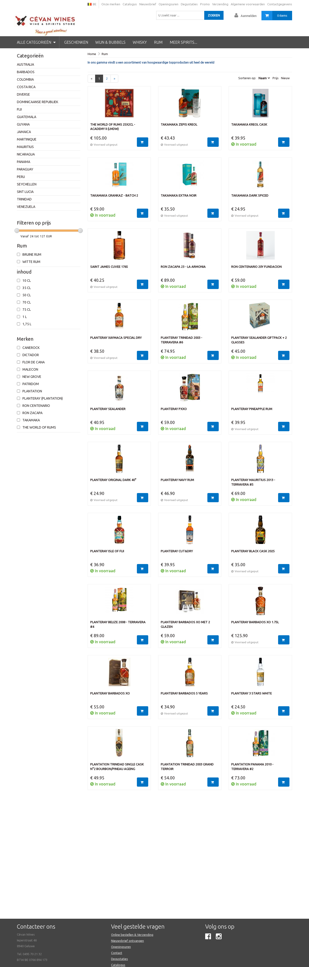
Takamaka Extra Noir (179, 195)
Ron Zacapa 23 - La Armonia (183, 266)
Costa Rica (26, 87)
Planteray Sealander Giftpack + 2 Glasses (259, 340)
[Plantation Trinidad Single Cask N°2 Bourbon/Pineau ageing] (119, 745)
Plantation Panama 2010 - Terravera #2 (252, 766)
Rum (158, 42)
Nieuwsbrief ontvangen (127, 940)
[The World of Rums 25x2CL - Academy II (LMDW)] (119, 105)
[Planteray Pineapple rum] (260, 390)
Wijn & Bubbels (110, 42)
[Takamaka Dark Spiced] (260, 176)
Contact (116, 952)
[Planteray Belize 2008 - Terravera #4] (119, 603)
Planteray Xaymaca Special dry (116, 337)
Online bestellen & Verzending (132, 934)
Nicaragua (26, 154)
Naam (263, 78)
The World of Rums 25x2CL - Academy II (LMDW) (112, 127)
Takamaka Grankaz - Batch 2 (114, 195)
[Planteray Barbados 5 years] (190, 674)
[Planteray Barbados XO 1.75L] (260, 603)
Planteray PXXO (174, 408)
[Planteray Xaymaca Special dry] (119, 319)
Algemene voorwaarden (248, 4)
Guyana (23, 124)
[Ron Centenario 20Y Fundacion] (260, 247)
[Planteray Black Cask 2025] (260, 532)
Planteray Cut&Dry (177, 551)
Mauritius (25, 147)
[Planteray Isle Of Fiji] (119, 532)
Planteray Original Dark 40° (113, 479)
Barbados (26, 72)
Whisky (140, 42)
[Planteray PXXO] (190, 390)
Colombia (25, 79)
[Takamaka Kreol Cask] (260, 105)
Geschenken (76, 42)
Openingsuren (168, 4)
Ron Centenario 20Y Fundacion (256, 266)
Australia (25, 64)
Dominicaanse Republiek (37, 102)
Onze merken (110, 4)
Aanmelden (249, 15)
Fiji (19, 109)
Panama (23, 162)
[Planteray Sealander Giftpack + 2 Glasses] (260, 319)
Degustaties (189, 4)
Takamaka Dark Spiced (249, 195)
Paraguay (25, 169)
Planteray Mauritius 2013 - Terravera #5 (253, 482)
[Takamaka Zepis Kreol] (190, 105)
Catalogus (130, 4)
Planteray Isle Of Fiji (107, 551)
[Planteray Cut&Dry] (190, 532)
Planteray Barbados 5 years (184, 693)
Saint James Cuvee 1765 (109, 266)
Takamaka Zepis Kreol (179, 124)
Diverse (23, 94)
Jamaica (24, 132)
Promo (205, 4)
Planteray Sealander (108, 408)
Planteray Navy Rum (177, 479)
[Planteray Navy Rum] (190, 461)
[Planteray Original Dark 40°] (119, 461)
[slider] (16, 230)
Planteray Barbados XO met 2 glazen (185, 624)
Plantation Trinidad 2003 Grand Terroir (187, 766)
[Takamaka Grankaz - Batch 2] (119, 176)
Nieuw (285, 78)
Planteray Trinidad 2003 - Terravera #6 (181, 340)
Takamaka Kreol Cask (249, 124)
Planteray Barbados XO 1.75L (255, 622)
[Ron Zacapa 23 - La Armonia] (190, 247)
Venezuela (26, 207)
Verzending (220, 4)
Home (92, 54)
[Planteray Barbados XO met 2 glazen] (190, 603)
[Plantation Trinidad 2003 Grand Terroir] (190, 745)
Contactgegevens (279, 4)
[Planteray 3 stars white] (260, 674)
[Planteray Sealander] (119, 390)
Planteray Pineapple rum (251, 408)
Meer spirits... (183, 42)
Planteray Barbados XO (110, 693)
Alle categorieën (34, 42)
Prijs (276, 78)
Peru (21, 177)
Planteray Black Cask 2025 (253, 551)
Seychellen (26, 184)
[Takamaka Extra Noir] (190, 176)
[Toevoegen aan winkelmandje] (142, 142)
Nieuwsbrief (147, 4)
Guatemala (26, 117)
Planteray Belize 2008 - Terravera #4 (118, 624)
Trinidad (24, 199)
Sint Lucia (25, 192)
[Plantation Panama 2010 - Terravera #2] (260, 745)
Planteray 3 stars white (251, 693)
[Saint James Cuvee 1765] (119, 247)
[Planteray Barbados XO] (119, 674)
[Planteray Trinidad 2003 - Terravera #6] (190, 319)
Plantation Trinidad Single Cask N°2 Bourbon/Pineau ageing (117, 766)
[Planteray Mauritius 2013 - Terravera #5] (260, 461)
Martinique (26, 139)
